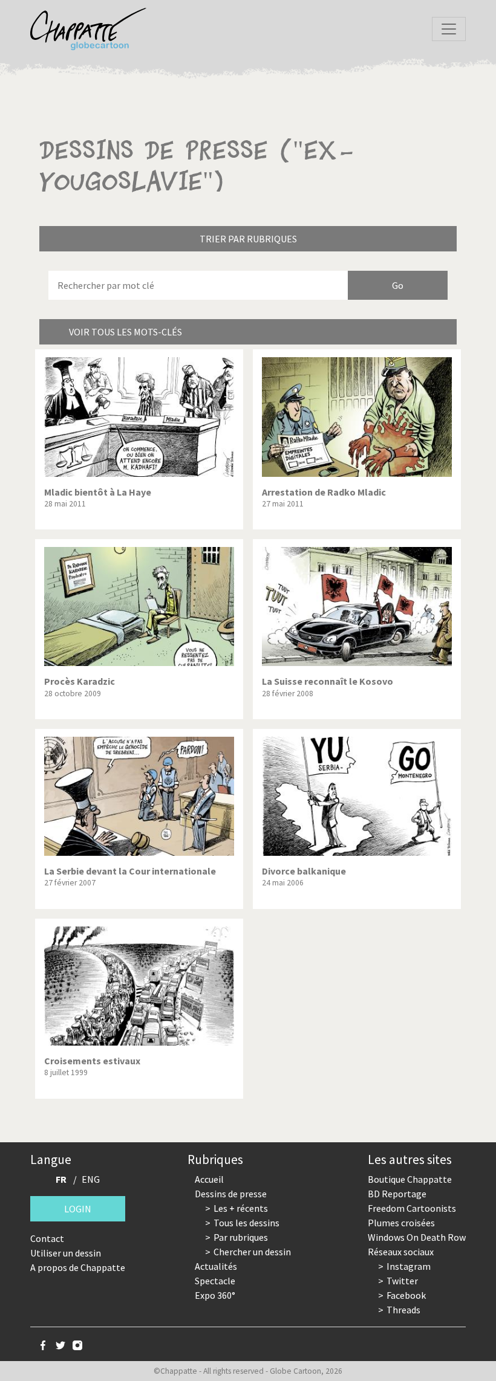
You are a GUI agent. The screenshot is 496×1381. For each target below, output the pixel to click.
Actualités (216, 1266)
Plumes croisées (401, 1223)
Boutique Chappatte (410, 1179)
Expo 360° (215, 1295)
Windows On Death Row (417, 1237)
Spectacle (215, 1281)
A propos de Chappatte (77, 1267)
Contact (47, 1238)
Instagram (409, 1266)
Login (77, 1209)
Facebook (406, 1295)
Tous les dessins (246, 1223)
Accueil (209, 1179)
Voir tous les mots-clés (125, 332)
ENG (91, 1179)
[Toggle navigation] (449, 29)
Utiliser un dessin (65, 1253)
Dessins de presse (231, 1194)
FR (61, 1179)
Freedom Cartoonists (412, 1208)
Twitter (402, 1281)
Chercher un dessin (252, 1252)
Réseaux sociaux (401, 1252)
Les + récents (241, 1208)
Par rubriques (241, 1237)
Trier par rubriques (248, 239)
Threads (403, 1310)
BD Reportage (397, 1194)
